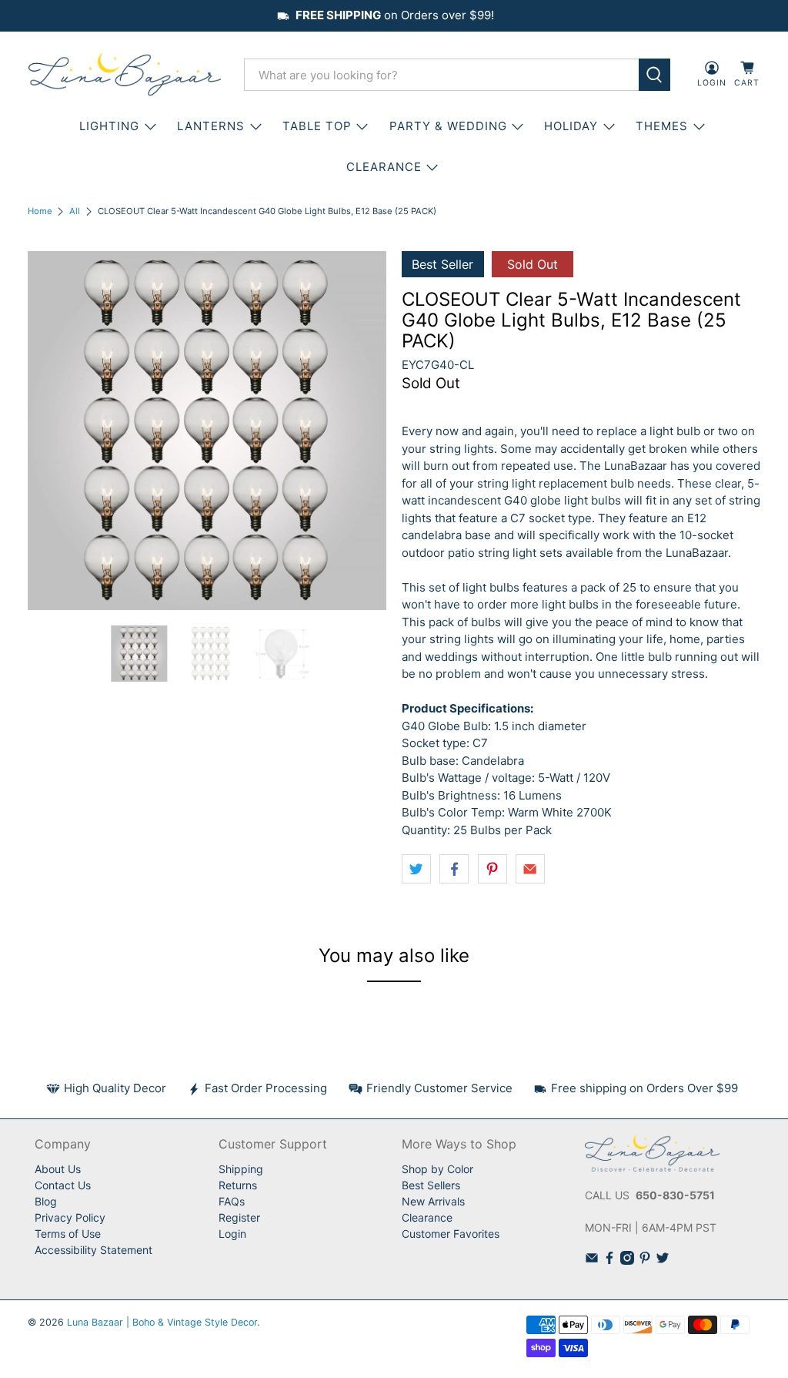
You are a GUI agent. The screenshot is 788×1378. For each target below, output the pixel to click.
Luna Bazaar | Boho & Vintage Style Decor (162, 1322)
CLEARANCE (384, 166)
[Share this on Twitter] (416, 868)
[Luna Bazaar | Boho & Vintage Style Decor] (124, 74)
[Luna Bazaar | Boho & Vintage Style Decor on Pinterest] (645, 1260)
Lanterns (211, 126)
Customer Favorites (450, 1233)
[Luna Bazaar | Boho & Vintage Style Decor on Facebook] (609, 1260)
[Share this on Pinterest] (492, 868)
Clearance (427, 1217)
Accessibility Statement (93, 1249)
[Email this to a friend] (530, 868)
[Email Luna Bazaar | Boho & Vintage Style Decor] (592, 1260)
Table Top (317, 126)
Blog (46, 1201)
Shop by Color (437, 1168)
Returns (238, 1185)
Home (40, 211)
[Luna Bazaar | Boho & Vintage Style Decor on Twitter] (662, 1260)
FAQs (232, 1201)
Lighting (109, 126)
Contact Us (63, 1185)
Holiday (571, 126)
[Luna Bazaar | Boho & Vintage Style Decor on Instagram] (627, 1260)
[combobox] (441, 75)
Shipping (241, 1168)
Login (232, 1233)
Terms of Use (68, 1233)
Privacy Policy (70, 1217)
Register (239, 1217)
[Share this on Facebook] (454, 868)
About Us (58, 1168)
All (74, 211)
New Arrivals (433, 1201)
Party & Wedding (448, 126)
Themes (662, 126)
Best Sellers (431, 1185)
